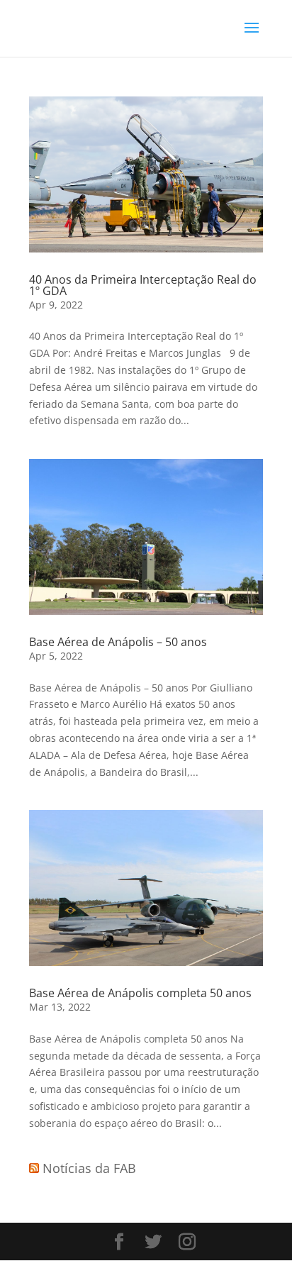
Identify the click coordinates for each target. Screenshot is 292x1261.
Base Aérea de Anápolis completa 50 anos (140, 993)
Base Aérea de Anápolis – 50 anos (118, 642)
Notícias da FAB (89, 1168)
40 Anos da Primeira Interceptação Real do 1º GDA (143, 285)
